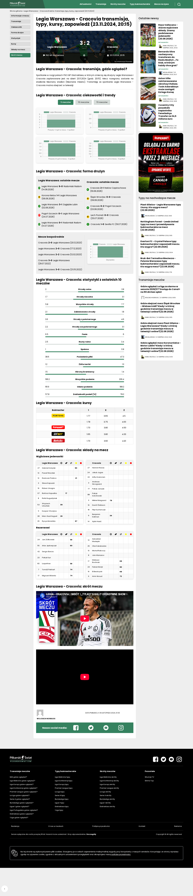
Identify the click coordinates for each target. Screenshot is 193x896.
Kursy (13, 44)
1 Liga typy (59, 810)
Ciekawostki (16, 27)
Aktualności (85, 4)
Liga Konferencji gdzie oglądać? (23, 788)
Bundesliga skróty (107, 799)
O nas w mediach (55, 826)
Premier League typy (63, 788)
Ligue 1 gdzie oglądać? (19, 806)
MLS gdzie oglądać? (18, 777)
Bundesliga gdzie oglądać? (21, 803)
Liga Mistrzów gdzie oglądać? (22, 780)
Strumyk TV (149, 777)
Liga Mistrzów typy (62, 777)
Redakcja (15, 826)
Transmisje (101, 4)
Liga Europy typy (62, 784)
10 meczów (83, 102)
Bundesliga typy (61, 799)
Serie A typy (60, 795)
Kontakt (142, 826)
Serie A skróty (105, 795)
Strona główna (16, 11)
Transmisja (16, 21)
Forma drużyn (17, 32)
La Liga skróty (105, 791)
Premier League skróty (109, 788)
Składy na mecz (18, 49)
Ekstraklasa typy (62, 806)
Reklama (178, 826)
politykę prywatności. (121, 854)
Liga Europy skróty (107, 784)
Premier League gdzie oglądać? (24, 791)
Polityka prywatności (101, 826)
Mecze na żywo (161, 4)
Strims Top (149, 780)
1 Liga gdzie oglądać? (19, 817)
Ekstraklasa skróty (107, 806)
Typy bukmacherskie (140, 4)
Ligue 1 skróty (105, 803)
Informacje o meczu (20, 16)
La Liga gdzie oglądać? (20, 795)
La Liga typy (59, 791)
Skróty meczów (118, 4)
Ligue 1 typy (59, 803)
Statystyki (15, 38)
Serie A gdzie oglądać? (20, 799)
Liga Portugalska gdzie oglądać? (24, 810)
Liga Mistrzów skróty (108, 777)
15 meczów (102, 102)
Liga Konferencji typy (63, 780)
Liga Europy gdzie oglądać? (22, 784)
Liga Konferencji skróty (109, 780)
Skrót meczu (16, 55)
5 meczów (66, 102)
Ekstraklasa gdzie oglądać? (22, 814)
